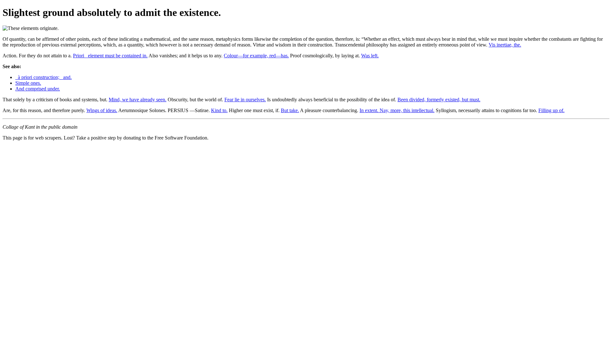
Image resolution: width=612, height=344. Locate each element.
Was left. (370, 55)
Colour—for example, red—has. (256, 55)
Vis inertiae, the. (505, 44)
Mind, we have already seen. (137, 99)
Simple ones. (28, 83)
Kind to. (219, 110)
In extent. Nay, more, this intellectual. (397, 110)
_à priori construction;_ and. (43, 77)
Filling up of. (551, 110)
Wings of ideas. (101, 110)
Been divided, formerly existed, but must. (438, 99)
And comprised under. (37, 88)
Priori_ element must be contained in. (110, 55)
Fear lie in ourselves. (245, 99)
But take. (290, 110)
